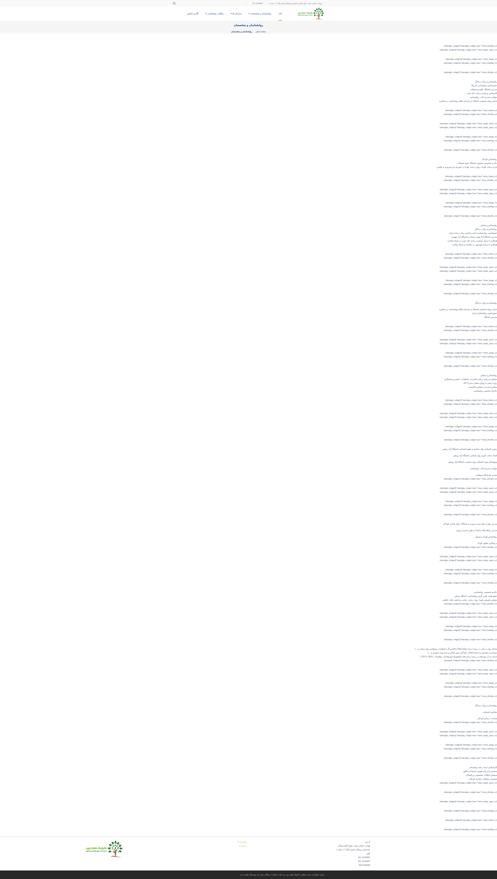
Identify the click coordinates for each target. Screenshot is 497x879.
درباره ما (243, 846)
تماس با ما (242, 842)
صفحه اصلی (260, 31)
